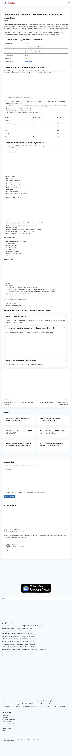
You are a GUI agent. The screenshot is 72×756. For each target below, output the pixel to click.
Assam (9, 701)
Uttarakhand (53, 706)
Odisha (24, 703)
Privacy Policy (37, 740)
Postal (51, 704)
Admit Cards (5, 715)
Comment (8, 469)
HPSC (64, 701)
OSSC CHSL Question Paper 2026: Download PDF (16, 631)
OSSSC (7, 393)
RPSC (12, 706)
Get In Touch (28, 740)
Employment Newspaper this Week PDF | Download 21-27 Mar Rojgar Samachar (24, 626)
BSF (26, 701)
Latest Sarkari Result (7, 726)
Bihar (24, 701)
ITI (5, 704)
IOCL (3, 704)
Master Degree (16, 704)
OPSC (30, 704)
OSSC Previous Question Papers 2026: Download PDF (17, 633)
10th (7, 701)
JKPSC (7, 704)
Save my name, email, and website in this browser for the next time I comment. (25, 492)
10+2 (3, 701)
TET (30, 706)
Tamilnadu (20, 706)
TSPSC (32, 706)
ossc (37, 704)
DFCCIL (29, 701)
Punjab (65, 704)
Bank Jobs (19, 701)
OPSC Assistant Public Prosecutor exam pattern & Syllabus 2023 (54, 402)
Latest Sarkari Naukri (8, 724)
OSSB (34, 704)
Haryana (60, 701)
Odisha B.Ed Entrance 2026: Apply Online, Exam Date (17, 628)
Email (39, 488)
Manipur (10, 704)
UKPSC (35, 706)
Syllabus (6, 11)
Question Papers (6, 728)
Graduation (54, 701)
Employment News (39, 701)
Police (47, 704)
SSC (17, 706)
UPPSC (42, 706)
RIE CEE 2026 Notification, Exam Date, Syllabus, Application (18, 644)
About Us (20, 740)
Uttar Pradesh (60, 706)
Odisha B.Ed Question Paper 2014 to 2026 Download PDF (18, 646)
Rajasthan (7, 706)
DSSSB (32, 701)
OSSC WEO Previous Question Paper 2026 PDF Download (18, 641)
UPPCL (38, 706)
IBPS (67, 701)
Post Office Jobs (58, 704)
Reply (65, 530)
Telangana (26, 706)
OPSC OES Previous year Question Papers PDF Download (18, 636)
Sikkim (14, 706)
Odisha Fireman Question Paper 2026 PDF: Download (17, 639)
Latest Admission (7, 721)
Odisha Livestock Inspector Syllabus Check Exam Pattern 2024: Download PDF (18, 446)
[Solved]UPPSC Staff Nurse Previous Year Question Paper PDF (18, 402)
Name (7, 488)
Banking (14, 701)
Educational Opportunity (8, 719)
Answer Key (5, 717)
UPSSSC (47, 706)
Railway (3, 706)
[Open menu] (69, 3)
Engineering (47, 701)
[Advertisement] (36, 86)
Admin (6, 20)
